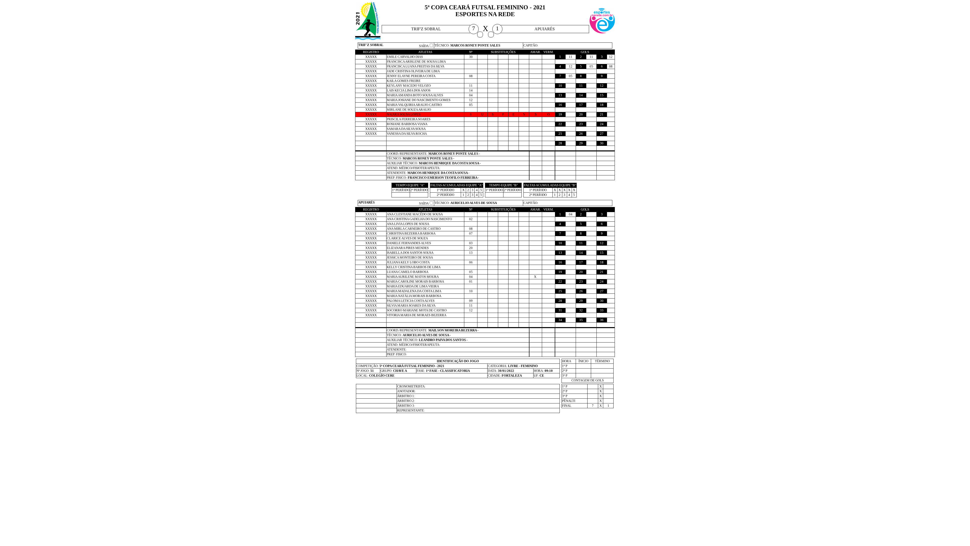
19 (560, 114)
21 (601, 114)
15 (601, 95)
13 (560, 95)
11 (581, 85)
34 (560, 320)
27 (601, 133)
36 (601, 320)
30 (601, 143)
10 (560, 85)
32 (581, 310)
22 (560, 124)
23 (581, 124)
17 (581, 105)
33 (601, 310)
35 (581, 320)
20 (581, 114)
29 (581, 143)
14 (581, 95)
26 (581, 133)
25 (560, 133)
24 (601, 124)
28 (560, 143)
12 (601, 85)
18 (601, 105)
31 (560, 310)
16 (560, 105)
